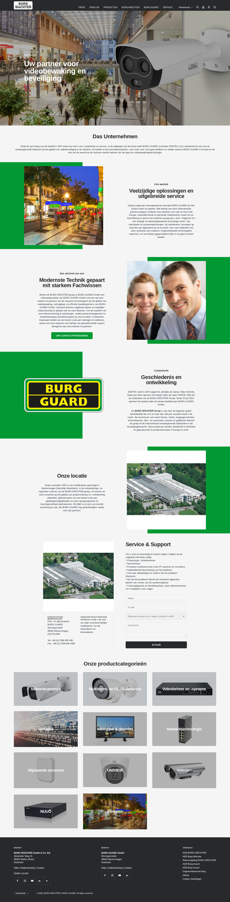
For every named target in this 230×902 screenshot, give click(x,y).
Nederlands (184, 7)
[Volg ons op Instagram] (24, 880)
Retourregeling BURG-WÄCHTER (199, 860)
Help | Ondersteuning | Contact (29, 868)
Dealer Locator (21, 873)
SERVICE (167, 7)
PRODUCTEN (110, 7)
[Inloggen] (209, 7)
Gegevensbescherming (194, 871)
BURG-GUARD (151, 7)
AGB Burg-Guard (191, 864)
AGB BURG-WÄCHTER (194, 853)
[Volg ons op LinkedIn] (39, 880)
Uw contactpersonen (72, 335)
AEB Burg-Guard (191, 867)
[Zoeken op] (197, 7)
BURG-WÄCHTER (131, 7)
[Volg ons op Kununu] (46, 880)
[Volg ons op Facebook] (17, 880)
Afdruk (186, 875)
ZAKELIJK (94, 7)
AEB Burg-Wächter (192, 856)
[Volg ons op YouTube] (32, 880)
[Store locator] (203, 7)
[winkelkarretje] (214, 7)
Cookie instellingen (192, 879)
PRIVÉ (82, 7)
